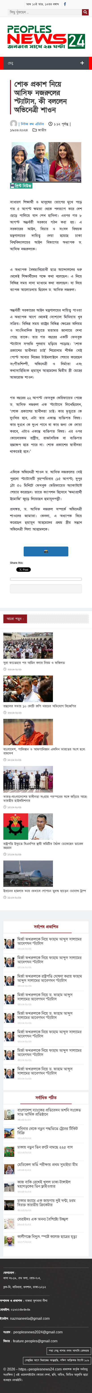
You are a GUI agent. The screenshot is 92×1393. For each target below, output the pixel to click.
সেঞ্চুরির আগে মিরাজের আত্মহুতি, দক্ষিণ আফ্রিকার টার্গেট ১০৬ (57, 1360)
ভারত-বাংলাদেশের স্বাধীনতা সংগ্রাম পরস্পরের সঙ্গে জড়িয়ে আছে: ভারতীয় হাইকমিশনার (45, 799)
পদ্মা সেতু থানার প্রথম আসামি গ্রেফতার (69, 1351)
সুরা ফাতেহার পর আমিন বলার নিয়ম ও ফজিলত (34, 663)
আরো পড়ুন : (15, 619)
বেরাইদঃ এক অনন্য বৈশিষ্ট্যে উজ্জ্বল (42, 1219)
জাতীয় (42, 130)
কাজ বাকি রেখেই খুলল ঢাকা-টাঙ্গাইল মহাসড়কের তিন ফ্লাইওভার (44, 1184)
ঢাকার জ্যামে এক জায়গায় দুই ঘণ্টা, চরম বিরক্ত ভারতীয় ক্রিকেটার (46, 1203)
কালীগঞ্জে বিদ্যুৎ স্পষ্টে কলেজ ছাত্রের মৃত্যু (47, 1236)
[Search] (85, 12)
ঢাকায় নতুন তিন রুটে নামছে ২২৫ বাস (45, 1147)
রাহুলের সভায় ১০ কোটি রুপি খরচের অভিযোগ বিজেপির (39, 706)
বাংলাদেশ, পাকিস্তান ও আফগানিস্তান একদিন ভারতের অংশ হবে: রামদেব (44, 751)
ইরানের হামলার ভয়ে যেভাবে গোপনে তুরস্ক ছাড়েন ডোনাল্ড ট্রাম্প (44, 891)
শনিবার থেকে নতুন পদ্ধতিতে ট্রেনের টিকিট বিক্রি (47, 1131)
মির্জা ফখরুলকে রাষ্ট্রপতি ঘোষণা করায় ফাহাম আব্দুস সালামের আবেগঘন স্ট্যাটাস (49, 978)
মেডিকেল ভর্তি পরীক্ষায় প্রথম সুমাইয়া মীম (47, 1164)
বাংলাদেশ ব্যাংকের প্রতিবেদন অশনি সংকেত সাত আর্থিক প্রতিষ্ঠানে (49, 1112)
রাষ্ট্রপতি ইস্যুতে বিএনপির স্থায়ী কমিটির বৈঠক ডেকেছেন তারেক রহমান (43, 846)
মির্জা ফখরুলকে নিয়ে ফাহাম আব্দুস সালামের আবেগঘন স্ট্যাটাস (49, 941)
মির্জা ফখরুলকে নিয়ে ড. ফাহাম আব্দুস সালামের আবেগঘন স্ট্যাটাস (45, 997)
